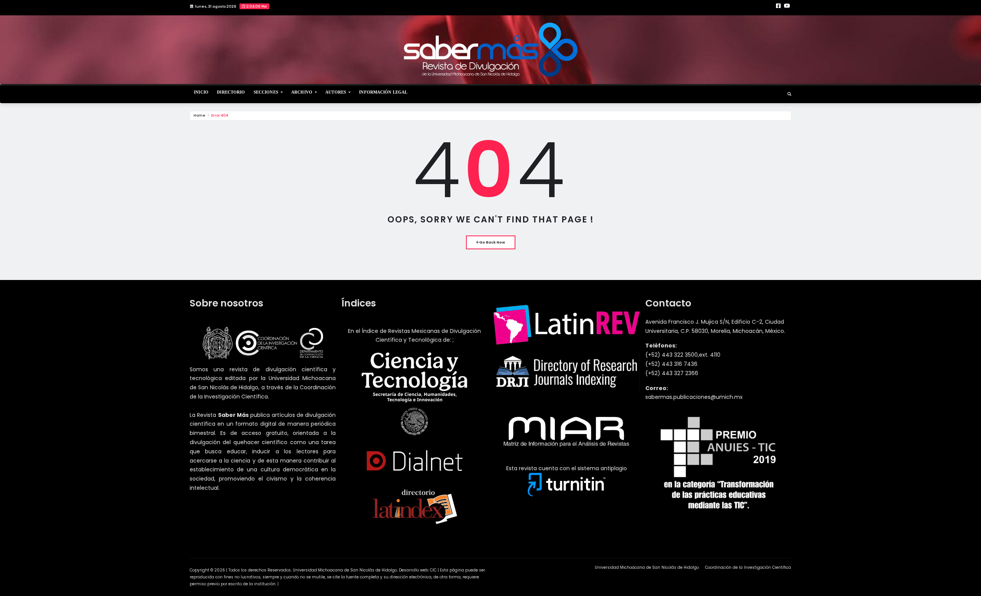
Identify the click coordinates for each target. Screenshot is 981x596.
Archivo (302, 92)
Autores (336, 92)
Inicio (201, 92)
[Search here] (789, 94)
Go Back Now (492, 242)
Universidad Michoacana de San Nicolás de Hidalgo (647, 567)
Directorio (231, 92)
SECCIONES (266, 92)
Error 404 (219, 115)
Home (199, 115)
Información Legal (383, 92)
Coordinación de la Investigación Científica (748, 567)
